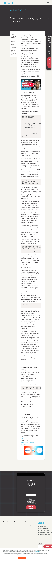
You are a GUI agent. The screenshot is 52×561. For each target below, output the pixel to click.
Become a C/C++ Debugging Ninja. (13, 52)
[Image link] (43, 523)
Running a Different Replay (13, 43)
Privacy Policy (37, 551)
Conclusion (13, 47)
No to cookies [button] (30, 557)
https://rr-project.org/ (27, 439)
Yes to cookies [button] (22, 557)
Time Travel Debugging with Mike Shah (13, 36)
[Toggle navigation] (48, 2)
